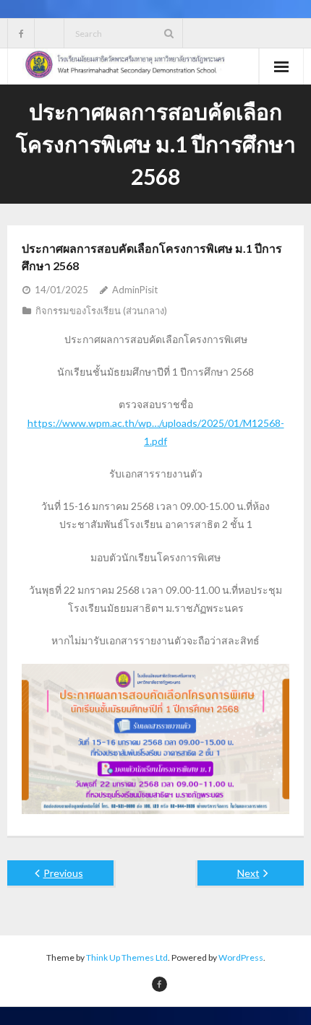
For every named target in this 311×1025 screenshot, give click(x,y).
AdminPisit (135, 289)
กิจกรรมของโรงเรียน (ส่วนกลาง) (101, 310)
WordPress (240, 957)
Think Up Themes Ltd (127, 957)
